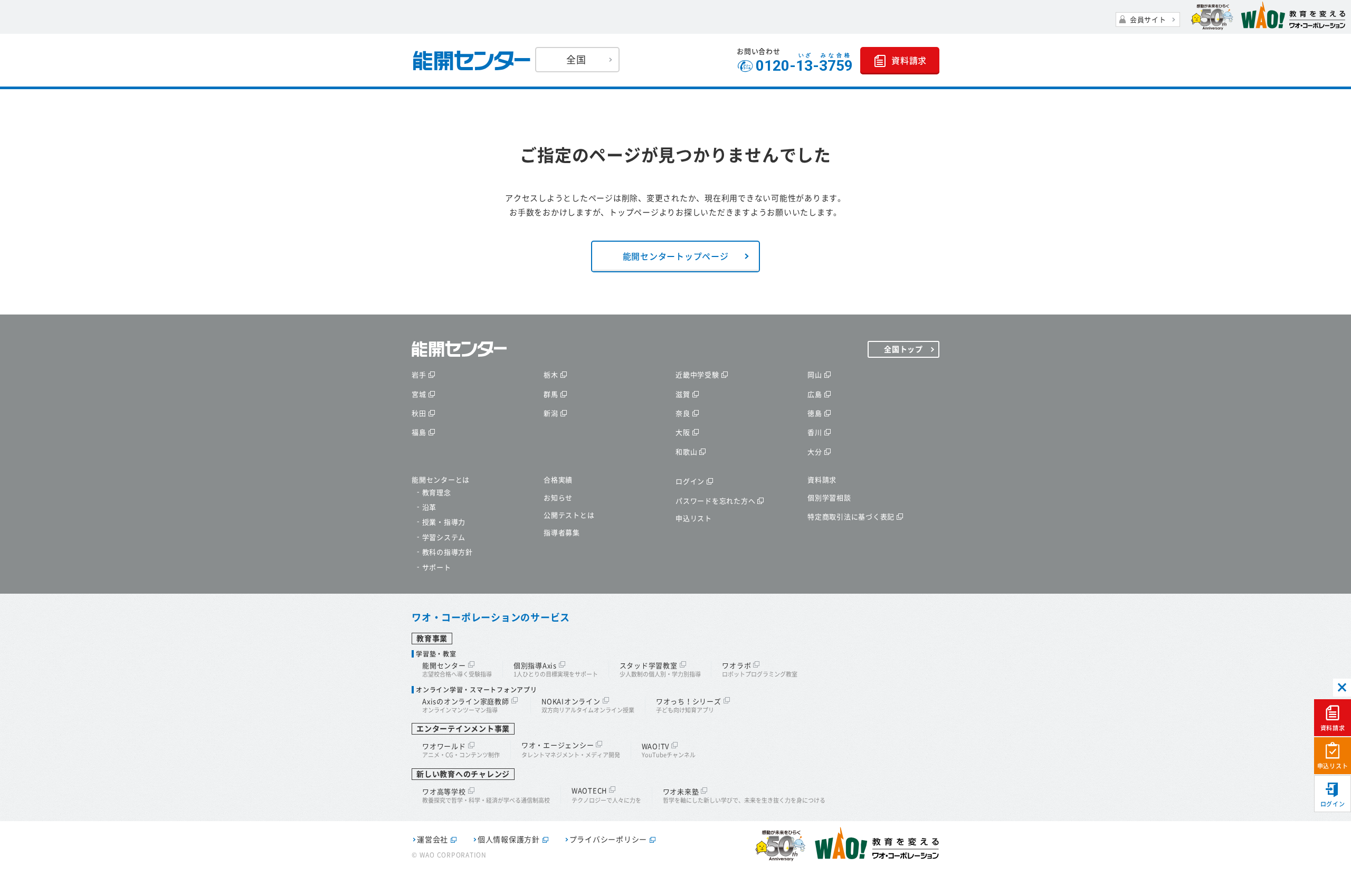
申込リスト (1332, 766)
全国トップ (903, 349)
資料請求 (1332, 728)
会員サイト (1148, 19)
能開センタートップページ (676, 256)
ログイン (1332, 804)
